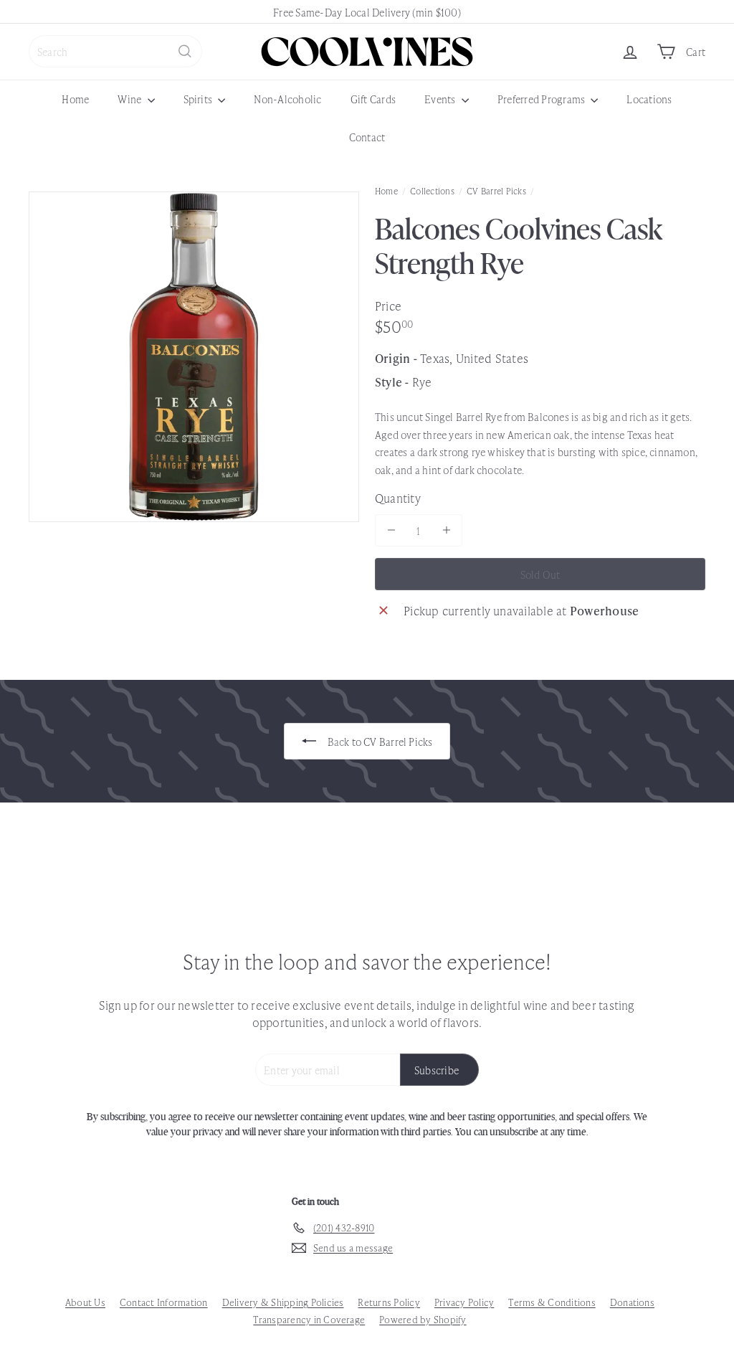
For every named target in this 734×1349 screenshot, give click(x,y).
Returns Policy (388, 1302)
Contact (367, 136)
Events (441, 98)
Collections (432, 190)
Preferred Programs (542, 98)
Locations (649, 98)
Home (75, 98)
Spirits (199, 98)
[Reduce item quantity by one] (391, 530)
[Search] (185, 51)
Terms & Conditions (551, 1302)
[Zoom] (193, 356)
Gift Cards (373, 98)
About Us (85, 1302)
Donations (632, 1302)
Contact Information (164, 1302)
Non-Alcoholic (287, 98)
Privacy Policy (464, 1302)
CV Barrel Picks (496, 190)
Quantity (398, 497)
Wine (130, 98)
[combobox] (115, 51)
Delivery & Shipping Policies (283, 1302)
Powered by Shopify (422, 1319)
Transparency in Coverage (309, 1319)
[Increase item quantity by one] (446, 530)
